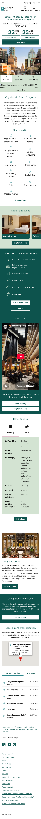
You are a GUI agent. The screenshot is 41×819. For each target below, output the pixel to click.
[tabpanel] (20, 87)
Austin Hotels (27, 727)
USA (12, 727)
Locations (5, 727)
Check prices (26, 42)
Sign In (37, 10)
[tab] (6, 78)
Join (31, 10)
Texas (18, 727)
